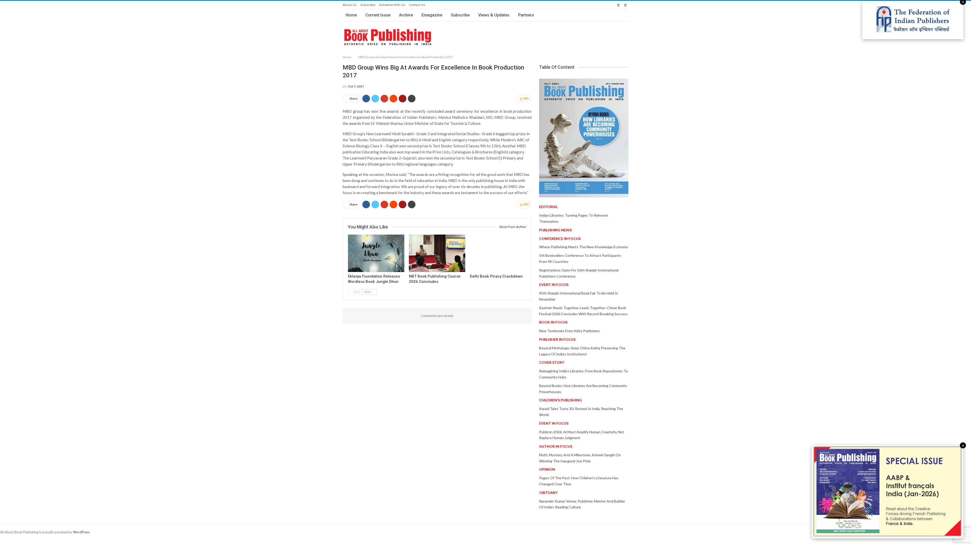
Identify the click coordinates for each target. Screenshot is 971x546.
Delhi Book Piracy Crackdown (496, 276)
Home (351, 15)
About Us (350, 5)
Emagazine (432, 15)
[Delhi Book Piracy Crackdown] (498, 253)
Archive (406, 15)
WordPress (81, 532)
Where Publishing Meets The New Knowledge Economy (583, 247)
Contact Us (417, 5)
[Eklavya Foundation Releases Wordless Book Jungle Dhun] (376, 253)
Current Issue (377, 15)
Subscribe (367, 5)
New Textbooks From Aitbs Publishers (569, 331)
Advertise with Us (392, 5)
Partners (526, 15)
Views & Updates (494, 15)
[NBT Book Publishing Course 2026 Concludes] (437, 253)
